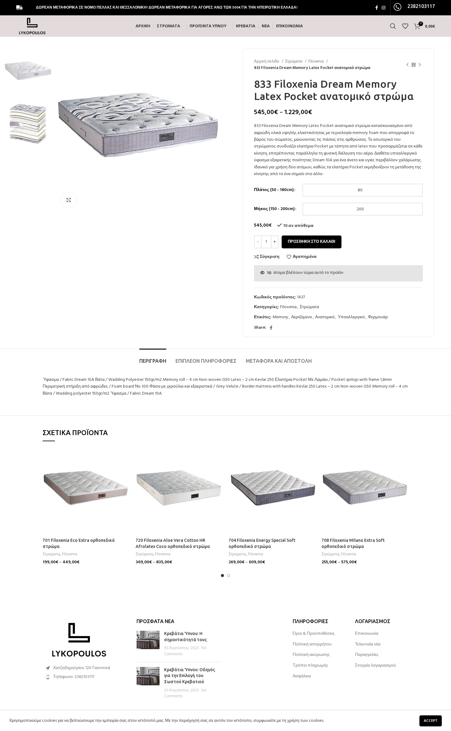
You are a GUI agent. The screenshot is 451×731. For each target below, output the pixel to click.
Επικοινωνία (366, 634)
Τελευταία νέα (367, 644)
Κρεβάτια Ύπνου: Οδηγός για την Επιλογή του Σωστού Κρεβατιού (189, 675)
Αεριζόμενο (301, 317)
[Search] (393, 26)
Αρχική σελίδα (267, 61)
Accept (431, 721)
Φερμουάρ (378, 317)
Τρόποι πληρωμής (310, 666)
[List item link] (85, 677)
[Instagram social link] (383, 8)
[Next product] (420, 65)
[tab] (152, 358)
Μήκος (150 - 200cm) (274, 209)
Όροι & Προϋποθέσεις (314, 634)
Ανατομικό (325, 317)
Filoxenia (316, 61)
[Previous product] (407, 65)
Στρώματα (294, 61)
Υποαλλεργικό (351, 317)
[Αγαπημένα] (125, 485)
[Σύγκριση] (125, 458)
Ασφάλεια (302, 676)
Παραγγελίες (367, 655)
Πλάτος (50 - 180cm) (274, 190)
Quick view (125, 471)
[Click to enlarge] (68, 200)
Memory (280, 317)
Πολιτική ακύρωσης (311, 655)
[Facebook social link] (376, 8)
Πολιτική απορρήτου (312, 644)
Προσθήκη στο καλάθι (311, 242)
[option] (28, 72)
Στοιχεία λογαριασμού (375, 666)
